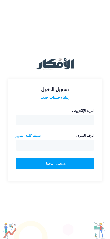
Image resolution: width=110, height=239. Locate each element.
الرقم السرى (85, 135)
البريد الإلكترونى (83, 110)
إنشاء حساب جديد (55, 97)
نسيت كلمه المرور (28, 135)
